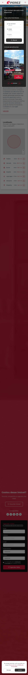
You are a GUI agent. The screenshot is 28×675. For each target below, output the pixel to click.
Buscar (15, 40)
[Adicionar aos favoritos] (12, 77)
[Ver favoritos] (25, 2)
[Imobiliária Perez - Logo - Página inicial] (14, 2)
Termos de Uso (13, 665)
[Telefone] (9, 77)
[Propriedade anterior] (8, 83)
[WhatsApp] (6, 77)
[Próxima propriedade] (19, 83)
